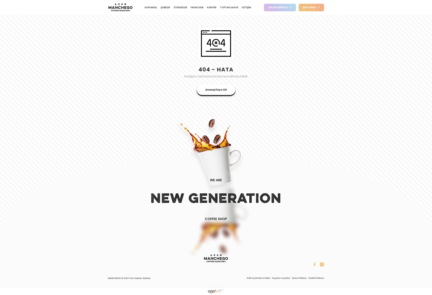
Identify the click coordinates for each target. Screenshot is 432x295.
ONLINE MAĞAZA (278, 7)
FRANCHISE (197, 7)
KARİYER (212, 7)
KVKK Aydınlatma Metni (258, 278)
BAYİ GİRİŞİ (309, 7)
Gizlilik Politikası (316, 278)
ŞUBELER (165, 7)
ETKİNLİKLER (180, 7)
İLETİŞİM (246, 7)
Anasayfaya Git (216, 90)
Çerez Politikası (299, 278)
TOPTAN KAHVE (229, 7)
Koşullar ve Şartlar (281, 278)
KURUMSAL (151, 7)
